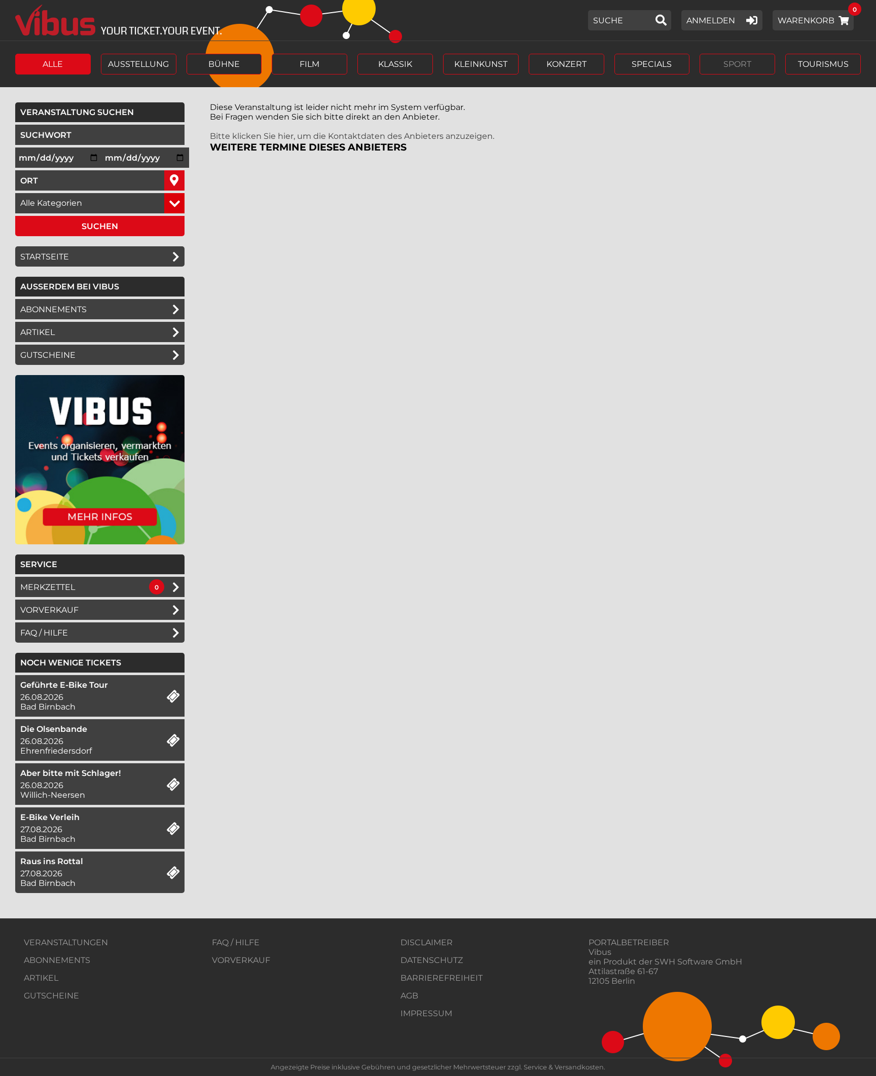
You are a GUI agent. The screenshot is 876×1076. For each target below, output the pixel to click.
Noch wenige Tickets (70, 662)
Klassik (395, 64)
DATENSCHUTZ (431, 960)
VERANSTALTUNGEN (66, 942)
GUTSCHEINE (48, 355)
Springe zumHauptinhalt (9, 9)
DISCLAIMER (426, 942)
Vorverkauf (49, 610)
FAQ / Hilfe (44, 633)
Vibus (600, 952)
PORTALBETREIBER (629, 942)
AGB (409, 995)
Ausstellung (138, 64)
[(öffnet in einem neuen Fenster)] (100, 541)
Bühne (224, 64)
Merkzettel (47, 587)
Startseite (44, 257)
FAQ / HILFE (236, 942)
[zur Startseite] (115, 20)
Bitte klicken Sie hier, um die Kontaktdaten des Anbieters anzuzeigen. (352, 136)
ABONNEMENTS (57, 960)
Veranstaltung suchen (102, 112)
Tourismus (823, 64)
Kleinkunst (480, 64)
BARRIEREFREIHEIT (441, 978)
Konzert (566, 64)
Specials (652, 64)
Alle (53, 64)
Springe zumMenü (69, 9)
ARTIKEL (37, 332)
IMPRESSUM (426, 1013)
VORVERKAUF (241, 960)
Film (309, 64)
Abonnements (53, 309)
